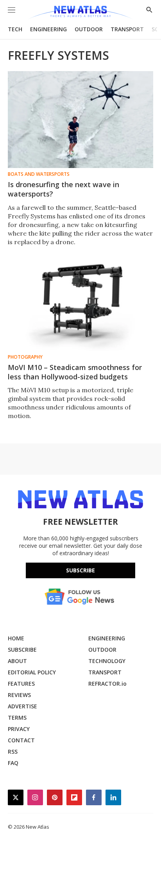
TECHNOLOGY (106, 661)
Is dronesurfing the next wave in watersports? (63, 189)
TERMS (17, 717)
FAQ (13, 763)
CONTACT (21, 740)
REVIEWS (19, 695)
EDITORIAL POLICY (32, 672)
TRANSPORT (127, 29)
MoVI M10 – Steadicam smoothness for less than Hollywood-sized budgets (75, 372)
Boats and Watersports (39, 174)
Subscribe (80, 570)
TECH (15, 29)
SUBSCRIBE (22, 649)
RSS (13, 751)
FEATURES (21, 683)
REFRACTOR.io (107, 683)
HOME (16, 638)
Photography (25, 357)
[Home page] (80, 13)
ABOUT (17, 661)
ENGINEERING (48, 29)
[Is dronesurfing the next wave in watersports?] (80, 119)
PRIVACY (19, 729)
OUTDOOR (89, 29)
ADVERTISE (22, 706)
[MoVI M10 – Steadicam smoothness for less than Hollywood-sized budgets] (80, 302)
